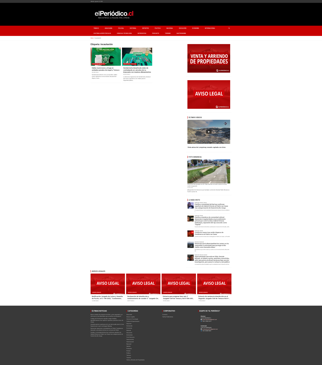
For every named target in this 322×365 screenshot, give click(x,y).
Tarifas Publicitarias (167, 317)
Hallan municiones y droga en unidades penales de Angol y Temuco (105, 69)
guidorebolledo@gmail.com (209, 319)
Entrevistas (142, 33)
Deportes (145, 28)
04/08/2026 (95, 72)
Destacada (95, 64)
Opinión (128, 346)
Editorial (133, 28)
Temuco (96, 28)
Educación (182, 28)
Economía (195, 28)
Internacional (210, 28)
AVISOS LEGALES (98, 271)
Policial (121, 28)
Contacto (164, 314)
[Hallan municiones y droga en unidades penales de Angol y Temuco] (105, 57)
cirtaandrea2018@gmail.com (210, 329)
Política (158, 28)
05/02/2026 (126, 74)
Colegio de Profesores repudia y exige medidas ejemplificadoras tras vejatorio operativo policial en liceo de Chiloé (107, 320)
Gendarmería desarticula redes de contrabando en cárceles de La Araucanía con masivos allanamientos (137, 70)
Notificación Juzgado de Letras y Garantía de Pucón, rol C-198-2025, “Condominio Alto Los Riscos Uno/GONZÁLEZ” (107, 298)
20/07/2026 (130, 300)
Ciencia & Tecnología (124, 33)
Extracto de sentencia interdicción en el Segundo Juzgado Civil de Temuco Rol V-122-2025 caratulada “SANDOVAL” (213, 298)
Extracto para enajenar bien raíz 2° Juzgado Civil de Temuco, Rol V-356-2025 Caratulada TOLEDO (178, 298)
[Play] (209, 132)
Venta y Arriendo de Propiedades (135, 360)
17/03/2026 (201, 300)
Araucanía (108, 28)
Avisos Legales (96, 292)
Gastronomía (181, 33)
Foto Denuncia (130, 337)
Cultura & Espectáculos (102, 33)
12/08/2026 (95, 300)
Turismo (168, 33)
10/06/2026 (166, 300)
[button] (209, 147)
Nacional (169, 28)
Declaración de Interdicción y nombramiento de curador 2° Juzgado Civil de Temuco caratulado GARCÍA (143, 298)
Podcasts (155, 33)
